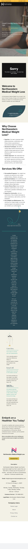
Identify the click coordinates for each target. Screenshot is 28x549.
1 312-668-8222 (19, 494)
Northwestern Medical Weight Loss (14, 454)
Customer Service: (10, 494)
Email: (3, 478)
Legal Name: (6, 497)
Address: (14, 481)
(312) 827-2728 (22, 1)
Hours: (14, 485)
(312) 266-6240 (14, 113)
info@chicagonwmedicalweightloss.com (16, 478)
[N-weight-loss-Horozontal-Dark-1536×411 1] (6, 3)
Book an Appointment (6, 1)
